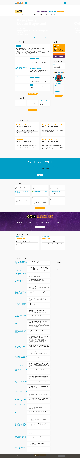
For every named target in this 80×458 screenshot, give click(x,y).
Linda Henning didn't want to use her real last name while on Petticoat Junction (38, 331)
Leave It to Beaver (33, 68)
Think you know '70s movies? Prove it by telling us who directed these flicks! (39, 188)
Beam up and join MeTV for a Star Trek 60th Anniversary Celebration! (30, 48)
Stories (29, 14)
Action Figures (57, 92)
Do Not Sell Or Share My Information (59, 270)
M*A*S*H (19, 140)
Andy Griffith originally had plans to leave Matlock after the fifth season (39, 392)
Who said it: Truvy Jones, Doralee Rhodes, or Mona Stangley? (22, 201)
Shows (23, 14)
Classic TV (39, 68)
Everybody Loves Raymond (52, 125)
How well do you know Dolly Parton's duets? (39, 194)
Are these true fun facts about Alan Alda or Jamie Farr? (26, 145)
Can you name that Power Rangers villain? (37, 381)
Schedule (16, 14)
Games (46, 14)
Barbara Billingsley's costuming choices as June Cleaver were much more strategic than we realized (38, 424)
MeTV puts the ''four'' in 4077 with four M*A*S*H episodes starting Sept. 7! (38, 286)
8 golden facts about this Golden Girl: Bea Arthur (25, 130)
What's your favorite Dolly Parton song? (56, 199)
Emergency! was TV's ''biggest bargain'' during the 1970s (38, 79)
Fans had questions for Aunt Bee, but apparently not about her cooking (38, 406)
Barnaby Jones (59, 49)
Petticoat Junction (60, 50)
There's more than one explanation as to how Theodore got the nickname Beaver (38, 274)
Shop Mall (52, 11)
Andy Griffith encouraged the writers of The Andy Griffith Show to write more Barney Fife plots (39, 364)
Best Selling (57, 85)
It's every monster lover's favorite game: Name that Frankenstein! (56, 188)
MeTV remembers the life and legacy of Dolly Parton (38, 60)
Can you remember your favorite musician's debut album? (44, 103)
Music (41, 14)
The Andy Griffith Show (50, 140)
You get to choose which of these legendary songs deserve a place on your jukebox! (39, 432)
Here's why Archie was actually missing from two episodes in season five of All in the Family (39, 292)
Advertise (59, 266)
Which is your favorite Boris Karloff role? (37, 443)
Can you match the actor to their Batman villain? (39, 87)
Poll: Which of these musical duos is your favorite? (22, 188)
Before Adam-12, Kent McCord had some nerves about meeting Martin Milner (38, 357)
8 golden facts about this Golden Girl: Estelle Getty (25, 132)
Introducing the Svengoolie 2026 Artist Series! (38, 298)
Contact (61, 11)
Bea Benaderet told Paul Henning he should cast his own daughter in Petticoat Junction (38, 280)
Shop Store (59, 96)
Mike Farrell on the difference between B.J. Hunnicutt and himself (37, 448)
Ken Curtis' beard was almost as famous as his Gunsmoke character (38, 387)
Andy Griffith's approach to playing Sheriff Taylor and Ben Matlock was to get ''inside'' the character (39, 346)
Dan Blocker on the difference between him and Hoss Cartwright (38, 311)
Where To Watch (43, 11)
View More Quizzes (39, 208)
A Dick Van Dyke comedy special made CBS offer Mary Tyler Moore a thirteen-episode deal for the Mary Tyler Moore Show (38, 268)
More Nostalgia (32, 110)
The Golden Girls (22, 125)
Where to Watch (58, 56)
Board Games (57, 86)
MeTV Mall (53, 14)
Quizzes (35, 14)
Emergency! (32, 77)
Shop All (39, 175)
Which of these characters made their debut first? (32, 103)
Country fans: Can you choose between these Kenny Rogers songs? (21, 195)
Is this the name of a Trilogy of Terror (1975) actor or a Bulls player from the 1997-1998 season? (40, 202)
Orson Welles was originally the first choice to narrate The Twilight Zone (38, 437)
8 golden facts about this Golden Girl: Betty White (20, 103)
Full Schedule (58, 53)
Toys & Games (58, 83)
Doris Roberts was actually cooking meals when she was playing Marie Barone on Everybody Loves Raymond (39, 417)
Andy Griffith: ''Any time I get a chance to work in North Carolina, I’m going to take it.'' (39, 262)
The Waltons (20, 238)
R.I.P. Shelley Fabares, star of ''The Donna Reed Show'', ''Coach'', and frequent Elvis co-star (38, 399)
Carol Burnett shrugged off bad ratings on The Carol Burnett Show (38, 304)
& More (56, 93)
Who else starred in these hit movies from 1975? (38, 411)
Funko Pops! (57, 90)
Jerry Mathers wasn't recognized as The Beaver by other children (39, 71)
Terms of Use (59, 269)
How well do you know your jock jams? (56, 193)
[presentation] (26, 3)
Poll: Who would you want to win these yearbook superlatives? (39, 352)
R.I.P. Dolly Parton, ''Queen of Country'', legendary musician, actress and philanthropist (38, 337)
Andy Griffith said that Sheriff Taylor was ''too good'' (51, 145)
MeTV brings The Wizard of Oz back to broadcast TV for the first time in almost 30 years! (58, 66)
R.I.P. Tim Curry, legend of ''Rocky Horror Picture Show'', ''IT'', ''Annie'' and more (38, 322)
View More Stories (32, 93)
